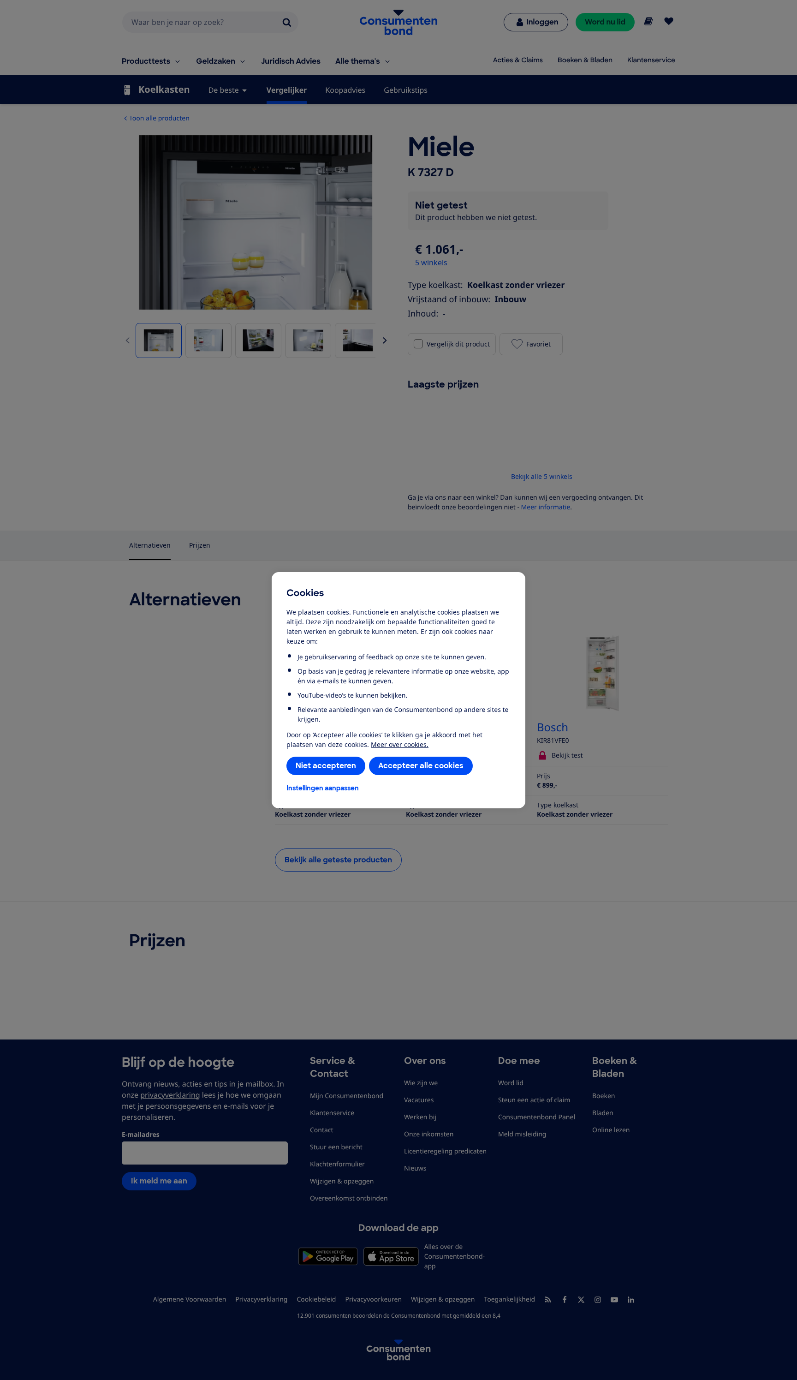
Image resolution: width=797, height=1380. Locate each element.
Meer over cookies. (399, 744)
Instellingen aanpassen (322, 788)
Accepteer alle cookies (421, 766)
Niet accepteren (326, 766)
